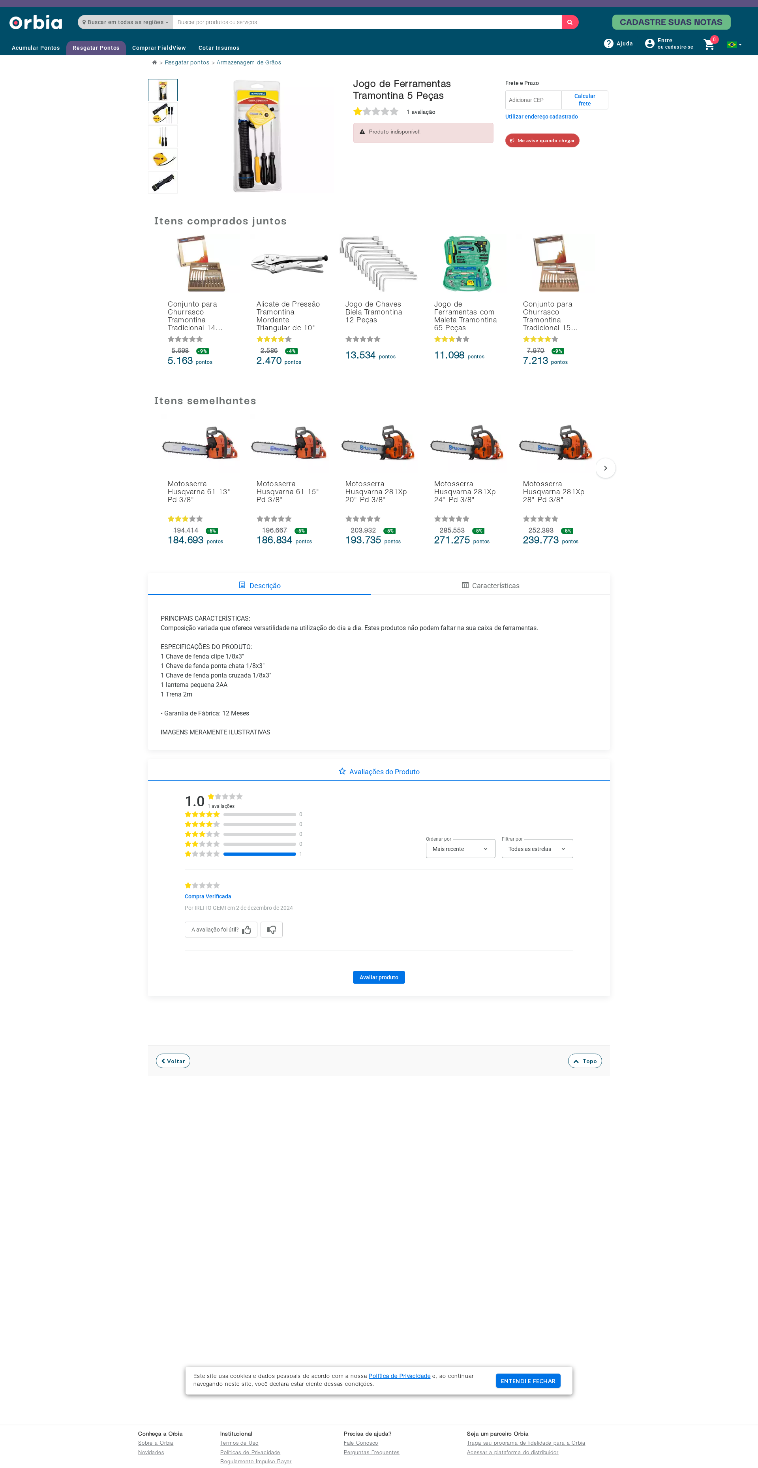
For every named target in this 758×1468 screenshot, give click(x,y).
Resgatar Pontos (96, 48)
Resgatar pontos (187, 63)
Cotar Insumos (219, 48)
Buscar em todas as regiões (125, 22)
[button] (734, 44)
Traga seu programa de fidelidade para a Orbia (526, 1443)
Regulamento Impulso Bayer (256, 1462)
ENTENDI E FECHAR (528, 1381)
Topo (588, 1061)
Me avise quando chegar (545, 140)
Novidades (151, 1453)
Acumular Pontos (36, 48)
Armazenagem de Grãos (249, 63)
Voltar (175, 1061)
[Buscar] (570, 22)
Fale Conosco (361, 1443)
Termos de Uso (239, 1443)
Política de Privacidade (399, 1377)
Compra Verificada (208, 896)
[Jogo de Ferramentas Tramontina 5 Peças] (163, 90)
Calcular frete (584, 100)
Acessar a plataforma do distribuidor (513, 1453)
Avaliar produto (379, 977)
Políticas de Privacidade (250, 1453)
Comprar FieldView (159, 48)
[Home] (35, 22)
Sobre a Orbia (155, 1443)
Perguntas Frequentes (372, 1453)
